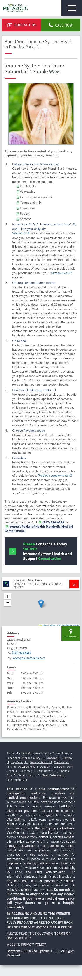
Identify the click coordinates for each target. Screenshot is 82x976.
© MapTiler (52, 625)
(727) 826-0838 (21, 653)
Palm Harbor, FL (47, 771)
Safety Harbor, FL (29, 775)
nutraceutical (59, 273)
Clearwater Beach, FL (24, 766)
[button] (41, 603)
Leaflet (44, 625)
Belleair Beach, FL (41, 762)
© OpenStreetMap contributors (68, 625)
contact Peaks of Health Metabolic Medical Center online (39, 528)
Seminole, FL (19, 780)
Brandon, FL (54, 758)
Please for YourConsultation (47, 551)
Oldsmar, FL (28, 771)
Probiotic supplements (53, 475)
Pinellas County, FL (33, 758)
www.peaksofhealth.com (29, 658)
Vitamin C (19, 233)
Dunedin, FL (47, 766)
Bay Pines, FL (19, 762)
